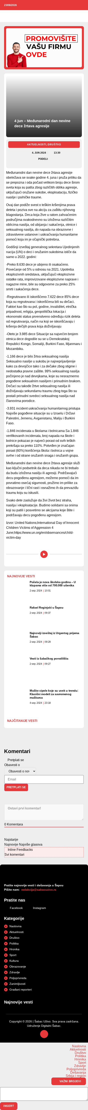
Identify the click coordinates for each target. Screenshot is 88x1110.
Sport (82, 1062)
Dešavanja (78, 1072)
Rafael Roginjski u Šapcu (46, 607)
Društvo (54, 144)
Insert (8, 1106)
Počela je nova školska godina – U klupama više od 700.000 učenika (53, 583)
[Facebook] (76, 5)
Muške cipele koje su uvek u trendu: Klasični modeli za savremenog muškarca (54, 694)
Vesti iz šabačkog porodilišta (49, 658)
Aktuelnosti (36, 144)
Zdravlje (80, 1066)
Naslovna (79, 1046)
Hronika (80, 1059)
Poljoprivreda (76, 1069)
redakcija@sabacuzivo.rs (38, 889)
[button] (6, 16)
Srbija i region (76, 1076)
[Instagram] (82, 5)
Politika (80, 1056)
